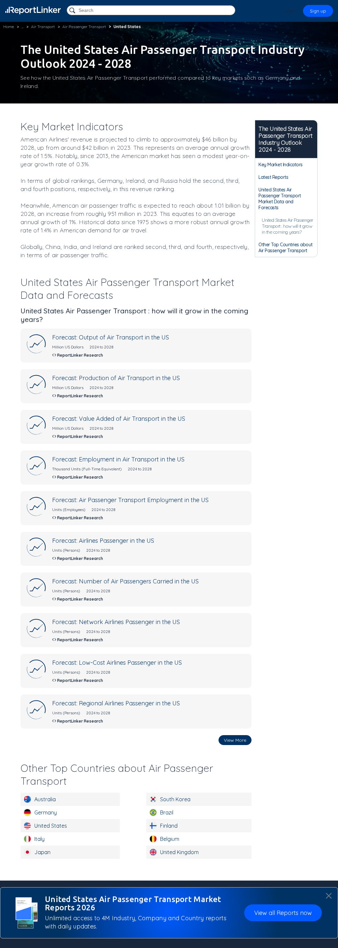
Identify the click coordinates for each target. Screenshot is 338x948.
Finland (169, 825)
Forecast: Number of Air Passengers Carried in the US (125, 581)
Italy (39, 839)
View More (235, 740)
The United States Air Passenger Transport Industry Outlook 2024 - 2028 (285, 139)
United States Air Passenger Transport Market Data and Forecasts (279, 199)
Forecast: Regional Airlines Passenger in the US (116, 703)
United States (50, 825)
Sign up (318, 11)
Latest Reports (273, 177)
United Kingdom (179, 852)
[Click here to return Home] (33, 10)
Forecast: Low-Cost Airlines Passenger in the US (117, 662)
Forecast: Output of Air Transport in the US (110, 337)
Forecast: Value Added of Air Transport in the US (118, 418)
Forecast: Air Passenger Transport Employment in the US (130, 500)
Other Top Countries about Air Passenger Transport (285, 248)
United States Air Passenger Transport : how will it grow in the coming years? (287, 226)
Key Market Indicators (280, 165)
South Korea (175, 799)
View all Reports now (283, 913)
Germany (45, 812)
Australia (45, 799)
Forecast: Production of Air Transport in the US (116, 378)
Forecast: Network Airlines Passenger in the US (116, 622)
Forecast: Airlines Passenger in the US (103, 540)
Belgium (169, 839)
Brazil (166, 812)
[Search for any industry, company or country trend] (73, 10)
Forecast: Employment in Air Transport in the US (118, 459)
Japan (42, 852)
